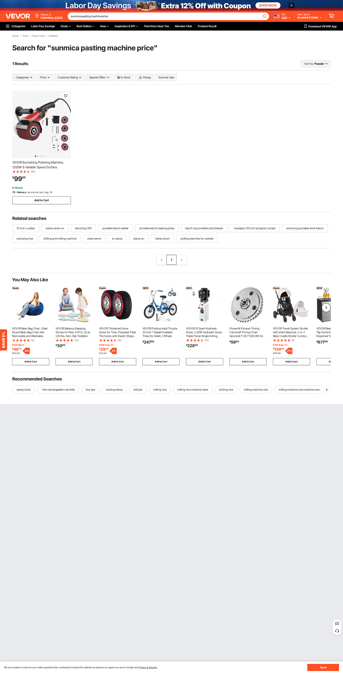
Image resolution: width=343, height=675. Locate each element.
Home (15, 36)
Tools (25, 36)
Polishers (53, 36)
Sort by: (309, 63)
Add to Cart (41, 200)
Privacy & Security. (148, 667)
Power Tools (38, 36)
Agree (323, 667)
